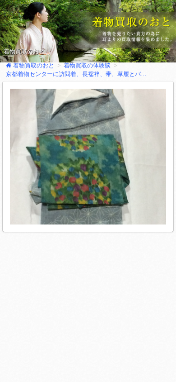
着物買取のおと (24, 51)
